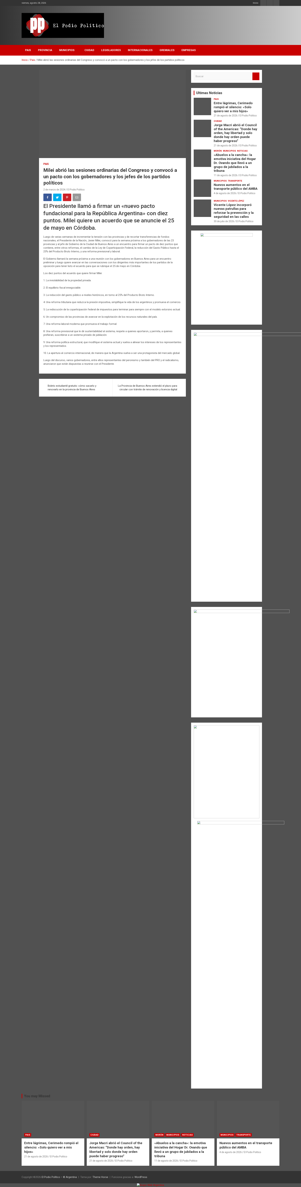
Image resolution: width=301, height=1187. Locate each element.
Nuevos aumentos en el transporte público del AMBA (235, 187)
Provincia (45, 50)
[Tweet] (57, 198)
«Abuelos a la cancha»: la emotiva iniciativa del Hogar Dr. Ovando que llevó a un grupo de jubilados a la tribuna (235, 163)
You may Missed (37, 1096)
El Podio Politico (76, 189)
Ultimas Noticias (209, 93)
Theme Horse (100, 1177)
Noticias (242, 151)
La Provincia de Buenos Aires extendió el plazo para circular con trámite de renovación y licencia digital (147, 387)
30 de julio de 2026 (224, 221)
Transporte (235, 181)
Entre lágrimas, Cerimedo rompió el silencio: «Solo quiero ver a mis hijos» (233, 107)
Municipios (67, 50)
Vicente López (236, 201)
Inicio (255, 3)
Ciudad (218, 121)
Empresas (189, 50)
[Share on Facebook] (47, 198)
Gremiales (167, 50)
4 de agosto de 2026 (225, 193)
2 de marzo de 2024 (54, 189)
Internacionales (140, 50)
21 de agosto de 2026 (225, 115)
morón (218, 151)
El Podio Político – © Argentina (59, 1177)
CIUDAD (89, 50)
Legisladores (111, 50)
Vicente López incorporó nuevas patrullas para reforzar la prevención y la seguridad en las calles (234, 211)
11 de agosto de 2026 (225, 175)
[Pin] (67, 198)
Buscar (255, 76)
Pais (28, 50)
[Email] (77, 198)
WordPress (140, 1177)
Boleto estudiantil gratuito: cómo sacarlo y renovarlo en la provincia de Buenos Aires (72, 387)
